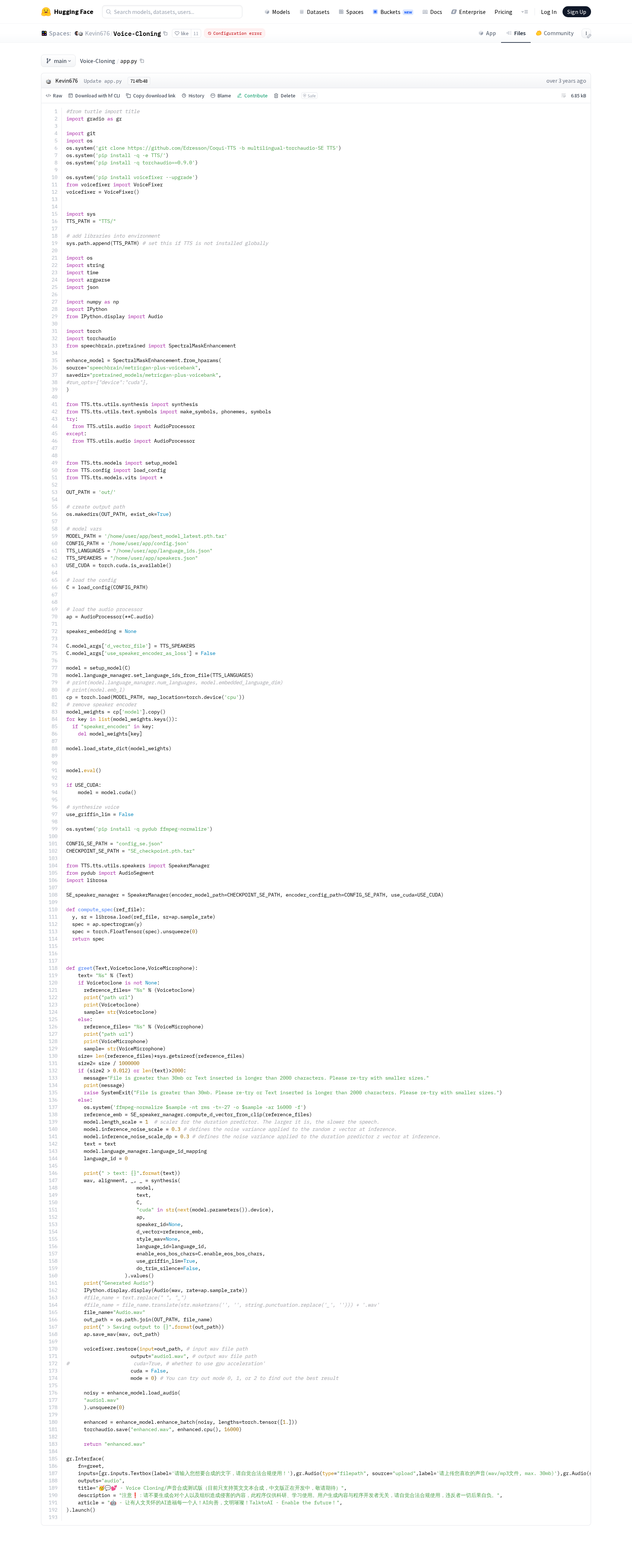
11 (196, 33)
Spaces (355, 11)
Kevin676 (97, 33)
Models (281, 11)
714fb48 (139, 81)
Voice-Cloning (137, 33)
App (491, 33)
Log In (549, 11)
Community (558, 33)
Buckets (396, 11)
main (60, 60)
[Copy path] (142, 61)
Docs (436, 11)
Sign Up (576, 11)
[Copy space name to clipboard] (165, 33)
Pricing (503, 11)
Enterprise (472, 11)
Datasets (318, 11)
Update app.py (103, 81)
